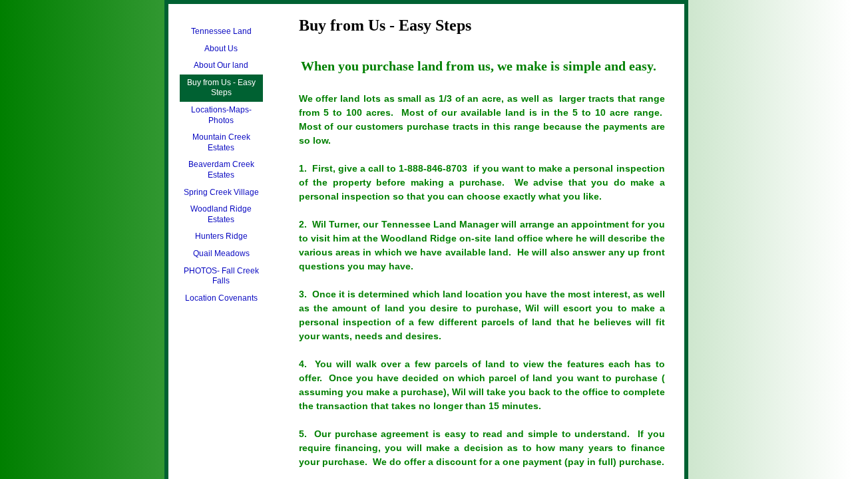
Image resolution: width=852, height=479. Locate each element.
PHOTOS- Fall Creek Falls (221, 276)
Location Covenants (221, 298)
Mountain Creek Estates (221, 142)
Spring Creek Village (221, 192)
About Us (221, 48)
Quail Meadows (221, 253)
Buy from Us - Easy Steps (221, 88)
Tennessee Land (221, 31)
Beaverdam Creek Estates (221, 170)
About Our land (221, 65)
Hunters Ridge (221, 236)
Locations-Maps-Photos (221, 115)
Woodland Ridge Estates (221, 214)
